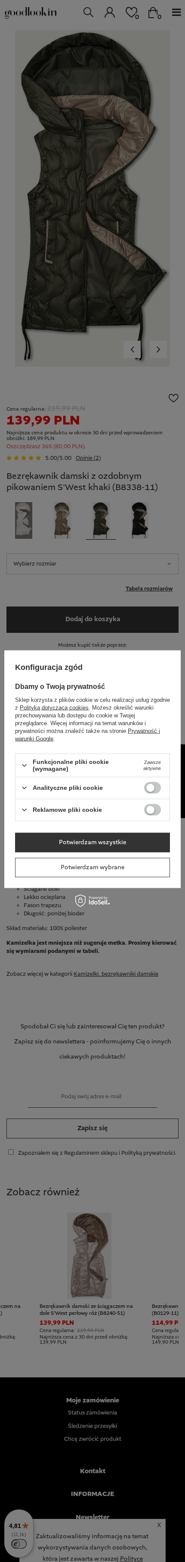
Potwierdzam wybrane (92, 867)
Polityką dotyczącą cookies (54, 707)
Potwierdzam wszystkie (92, 842)
